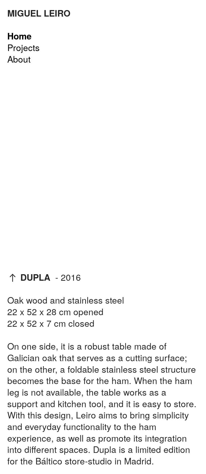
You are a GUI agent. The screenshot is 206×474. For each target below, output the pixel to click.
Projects (23, 47)
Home (19, 35)
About (19, 59)
